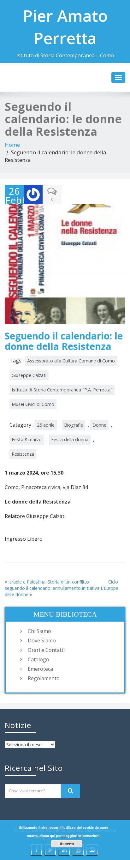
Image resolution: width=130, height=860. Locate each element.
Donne (99, 425)
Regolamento (44, 678)
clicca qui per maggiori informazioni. (69, 835)
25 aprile (46, 425)
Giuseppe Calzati (29, 375)
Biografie (73, 425)
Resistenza (23, 454)
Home (12, 144)
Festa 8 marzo (27, 439)
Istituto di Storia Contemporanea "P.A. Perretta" (62, 390)
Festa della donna (69, 439)
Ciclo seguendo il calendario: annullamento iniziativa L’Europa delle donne (61, 588)
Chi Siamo (39, 631)
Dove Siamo (42, 640)
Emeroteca (40, 669)
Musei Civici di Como (33, 404)
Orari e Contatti (46, 650)
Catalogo (38, 659)
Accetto (67, 843)
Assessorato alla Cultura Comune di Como (71, 361)
